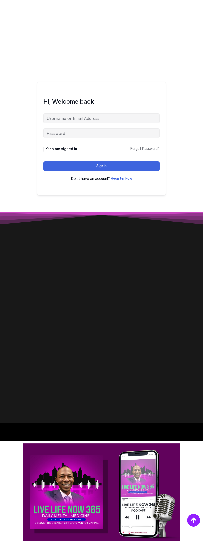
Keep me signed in (61, 149)
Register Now (121, 178)
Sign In (101, 166)
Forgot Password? (145, 149)
